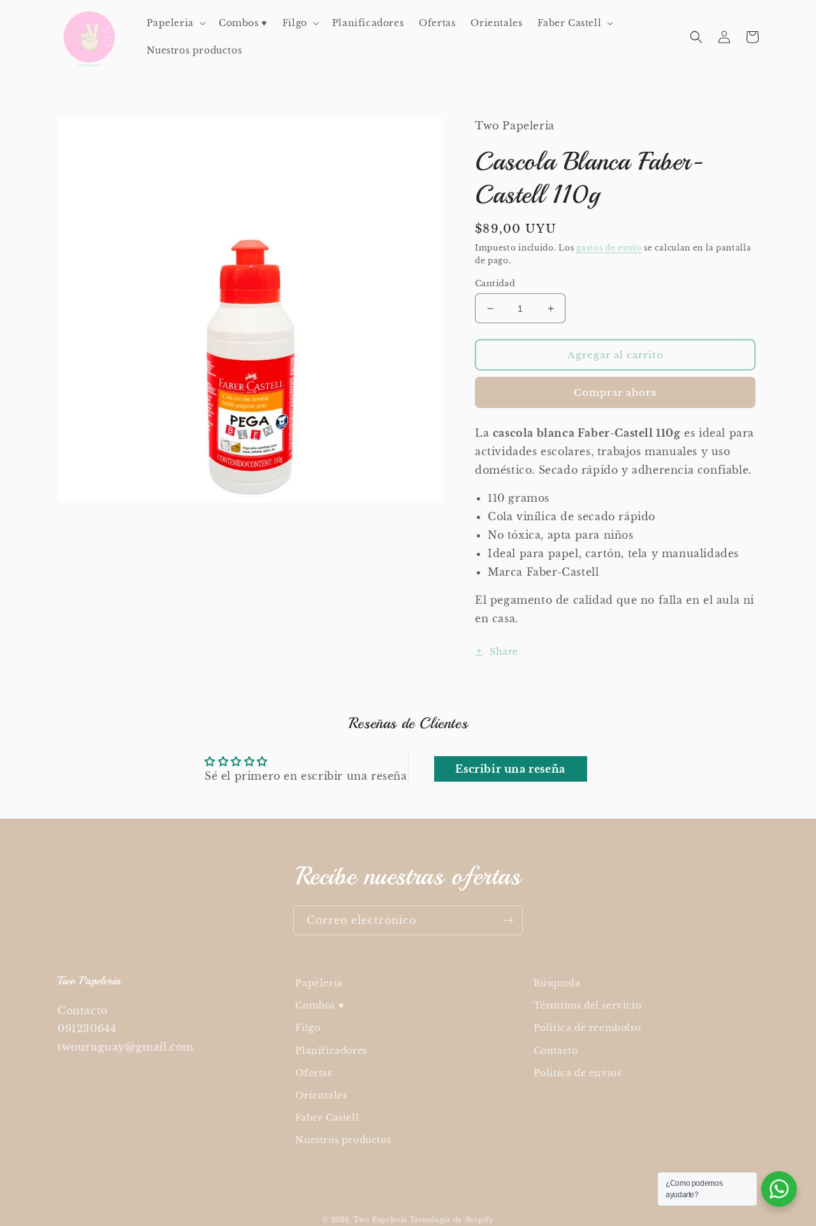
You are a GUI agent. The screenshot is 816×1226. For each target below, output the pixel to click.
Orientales (321, 1095)
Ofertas (313, 1073)
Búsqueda (557, 983)
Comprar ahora (615, 392)
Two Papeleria (380, 1220)
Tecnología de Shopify (451, 1220)
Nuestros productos (343, 1140)
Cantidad (495, 283)
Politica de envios (578, 1073)
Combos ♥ (319, 1005)
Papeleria (318, 983)
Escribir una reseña (510, 769)
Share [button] (504, 651)
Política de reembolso (587, 1027)
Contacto (556, 1050)
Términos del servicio (588, 1005)
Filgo (307, 1027)
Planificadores (331, 1050)
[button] (175, 23)
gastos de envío (609, 247)
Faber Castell (327, 1117)
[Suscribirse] (508, 920)
